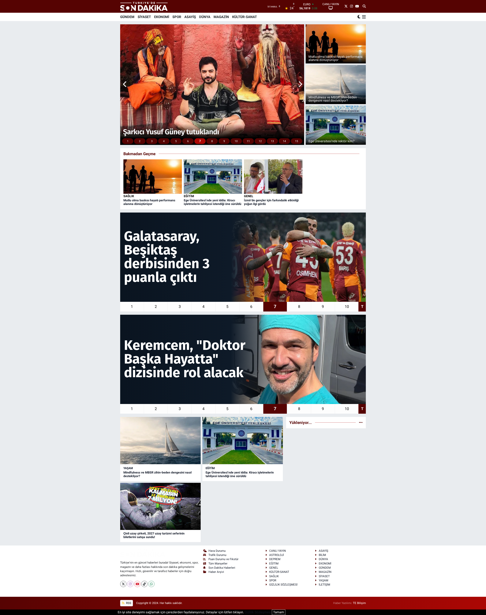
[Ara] (364, 6)
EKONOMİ (161, 17)
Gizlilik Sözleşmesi (258, 612)
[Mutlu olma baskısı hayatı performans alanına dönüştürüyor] (152, 176)
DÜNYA (204, 17)
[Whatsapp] (151, 584)
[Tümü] (361, 422)
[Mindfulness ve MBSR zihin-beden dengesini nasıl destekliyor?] (160, 440)
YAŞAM (128, 468)
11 (248, 141)
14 (284, 141)
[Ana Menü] (363, 17)
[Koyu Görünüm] (359, 17)
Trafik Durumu (217, 555)
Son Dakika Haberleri (221, 567)
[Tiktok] (144, 584)
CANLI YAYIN (277, 551)
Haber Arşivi (216, 572)
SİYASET (144, 17)
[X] (123, 584)
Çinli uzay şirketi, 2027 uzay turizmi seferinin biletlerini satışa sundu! (154, 535)
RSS (128, 603)
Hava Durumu (217, 551)
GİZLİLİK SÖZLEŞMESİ (283, 584)
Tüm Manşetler (217, 563)
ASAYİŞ (190, 17)
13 (272, 141)
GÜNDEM (127, 17)
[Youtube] (137, 584)
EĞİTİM (189, 196)
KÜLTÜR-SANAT (244, 17)
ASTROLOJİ (276, 555)
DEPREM (274, 559)
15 (296, 141)
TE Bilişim (359, 603)
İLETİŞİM (324, 584)
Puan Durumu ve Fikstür (223, 559)
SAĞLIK (128, 196)
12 (260, 141)
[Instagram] (130, 584)
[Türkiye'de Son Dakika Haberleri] (144, 6)
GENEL (248, 196)
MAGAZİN (221, 17)
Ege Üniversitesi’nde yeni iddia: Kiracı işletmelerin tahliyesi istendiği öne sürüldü (212, 202)
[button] (125, 84)
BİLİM (322, 555)
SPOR (176, 17)
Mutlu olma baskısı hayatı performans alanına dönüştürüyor (149, 202)
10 (236, 141)
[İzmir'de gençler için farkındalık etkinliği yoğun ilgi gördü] (273, 176)
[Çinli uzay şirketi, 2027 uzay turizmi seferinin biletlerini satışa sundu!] (160, 506)
